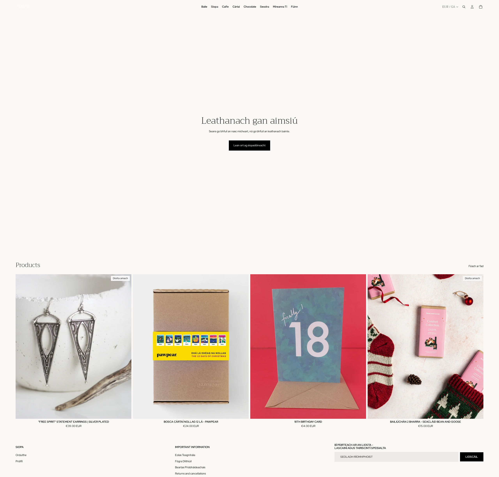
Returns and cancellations (190, 473)
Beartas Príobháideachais (190, 467)
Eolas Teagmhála (185, 455)
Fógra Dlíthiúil (183, 461)
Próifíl (19, 461)
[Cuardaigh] (464, 7)
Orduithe (21, 455)
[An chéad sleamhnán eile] (125, 346)
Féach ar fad (476, 266)
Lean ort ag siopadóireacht (249, 145)
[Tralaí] (480, 7)
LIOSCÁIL (471, 456)
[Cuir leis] (242, 412)
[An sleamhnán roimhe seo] (21, 346)
